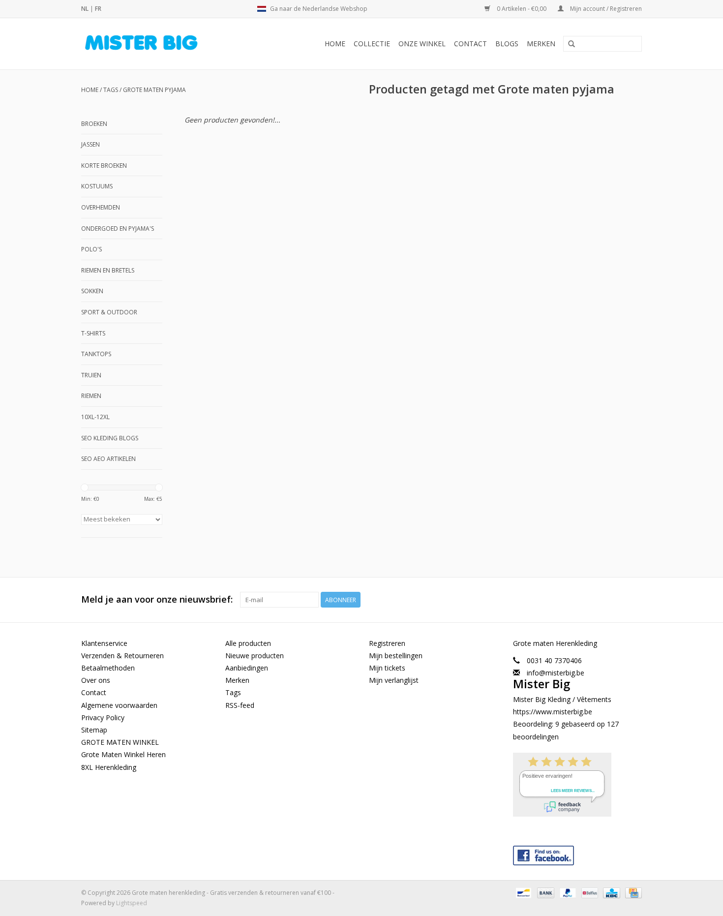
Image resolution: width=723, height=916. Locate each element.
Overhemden (100, 207)
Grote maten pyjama (154, 90)
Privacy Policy (102, 717)
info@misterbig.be (555, 672)
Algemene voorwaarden (119, 705)
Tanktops (96, 354)
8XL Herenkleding (108, 767)
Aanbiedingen (246, 667)
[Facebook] (577, 853)
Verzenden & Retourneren (122, 655)
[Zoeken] (571, 44)
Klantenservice (104, 643)
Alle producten (248, 643)
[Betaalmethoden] (522, 892)
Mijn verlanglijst (394, 680)
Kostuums (97, 186)
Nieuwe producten (254, 655)
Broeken (94, 124)
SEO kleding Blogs (109, 438)
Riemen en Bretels (107, 270)
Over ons (95, 680)
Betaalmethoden (108, 667)
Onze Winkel (422, 43)
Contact (470, 43)
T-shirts (93, 333)
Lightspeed (131, 903)
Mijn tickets (387, 667)
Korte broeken (104, 165)
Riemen (91, 396)
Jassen (90, 144)
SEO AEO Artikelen (108, 459)
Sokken (92, 291)
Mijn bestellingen (395, 655)
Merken (541, 43)
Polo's (91, 249)
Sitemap (94, 729)
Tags (110, 90)
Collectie (372, 43)
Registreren (387, 643)
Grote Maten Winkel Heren (123, 754)
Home (335, 43)
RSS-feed (239, 705)
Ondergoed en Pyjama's (117, 228)
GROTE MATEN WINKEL (120, 742)
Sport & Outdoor (109, 312)
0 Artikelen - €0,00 (521, 8)
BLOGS (506, 43)
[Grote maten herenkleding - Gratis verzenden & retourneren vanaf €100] (158, 44)
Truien (91, 375)
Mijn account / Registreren (605, 8)
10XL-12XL (95, 417)
